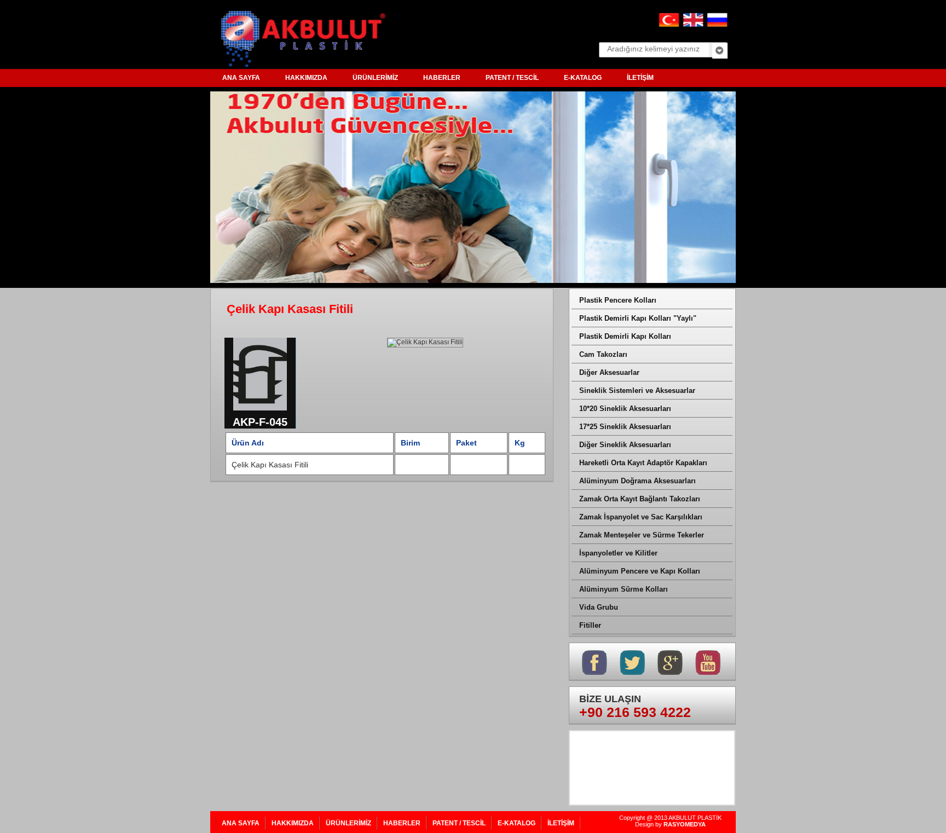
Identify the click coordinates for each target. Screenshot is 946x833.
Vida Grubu (598, 607)
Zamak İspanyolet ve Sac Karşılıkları (640, 517)
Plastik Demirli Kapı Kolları (625, 336)
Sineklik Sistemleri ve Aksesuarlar (637, 390)
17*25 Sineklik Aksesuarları (625, 427)
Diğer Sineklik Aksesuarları (625, 445)
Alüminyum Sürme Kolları (623, 589)
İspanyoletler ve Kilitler (618, 553)
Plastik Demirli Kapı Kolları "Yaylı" (637, 318)
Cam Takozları (603, 354)
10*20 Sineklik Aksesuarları (625, 408)
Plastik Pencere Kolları (617, 300)
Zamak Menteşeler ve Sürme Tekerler (641, 535)
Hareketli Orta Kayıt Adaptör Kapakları (643, 463)
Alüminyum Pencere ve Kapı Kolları (639, 571)
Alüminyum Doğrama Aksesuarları (637, 481)
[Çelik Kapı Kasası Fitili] (260, 412)
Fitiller (590, 625)
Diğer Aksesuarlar (609, 372)
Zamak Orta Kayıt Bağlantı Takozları (639, 499)
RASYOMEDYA (685, 824)
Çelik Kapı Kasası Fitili (270, 464)
